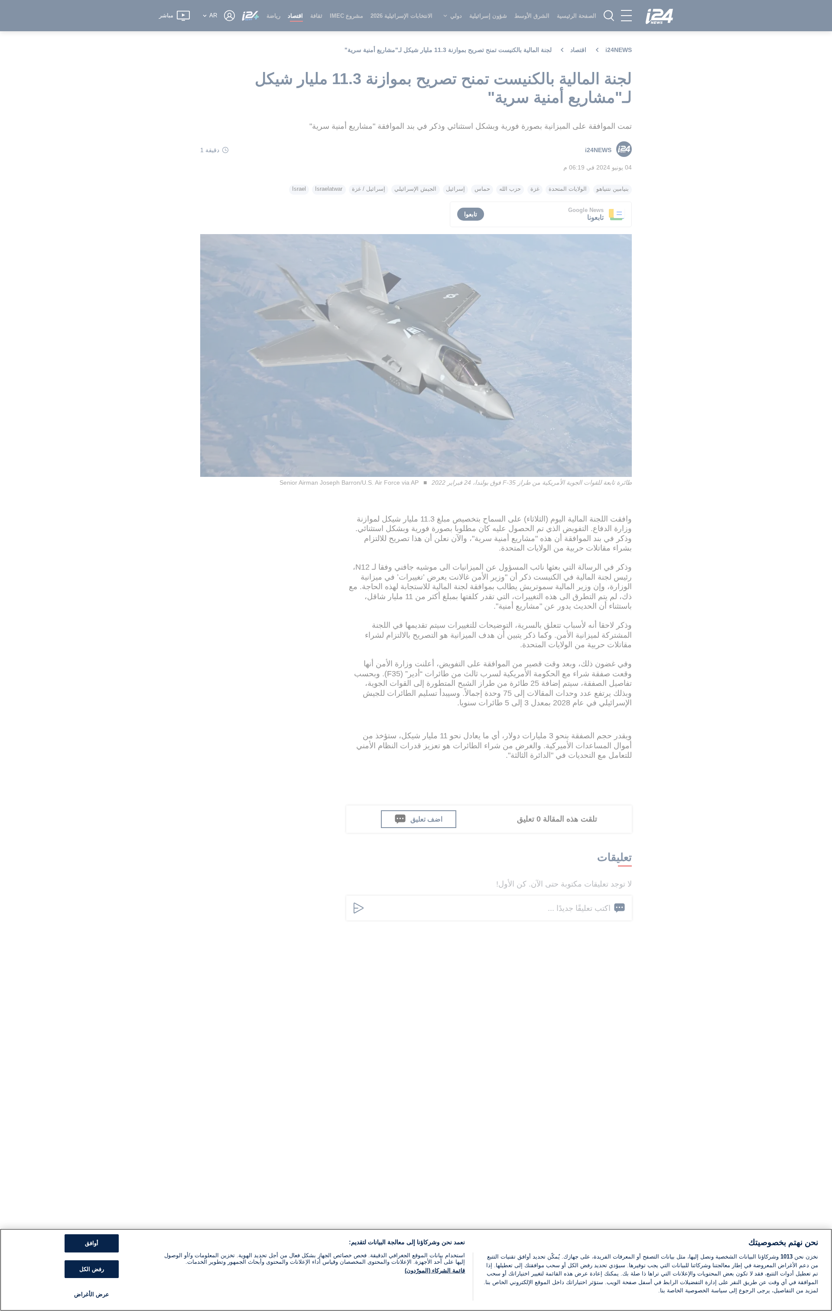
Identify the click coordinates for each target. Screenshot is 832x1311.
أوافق (91, 1243)
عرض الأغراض (91, 1294)
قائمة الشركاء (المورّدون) (435, 1270)
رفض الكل (91, 1269)
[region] (416, 1270)
